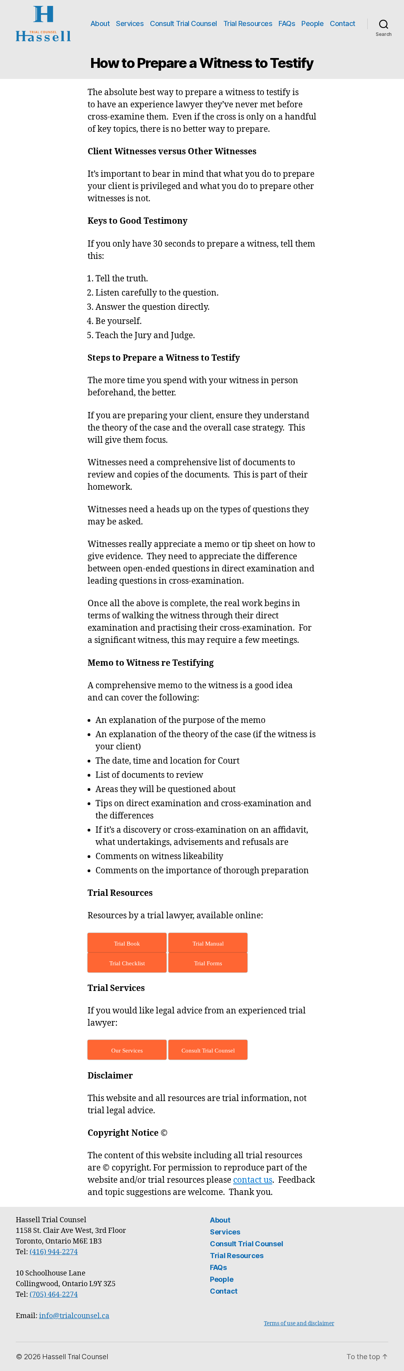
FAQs (287, 23)
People (312, 23)
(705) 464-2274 (54, 1294)
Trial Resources (248, 23)
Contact (342, 23)
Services (130, 23)
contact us (252, 1180)
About (100, 23)
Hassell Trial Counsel (75, 1356)
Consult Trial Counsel (183, 23)
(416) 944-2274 (54, 1252)
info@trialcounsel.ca (74, 1315)
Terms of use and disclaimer (299, 1323)
